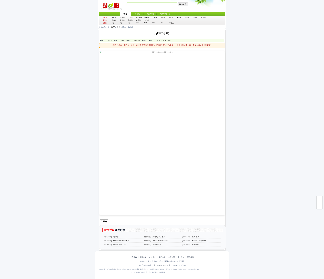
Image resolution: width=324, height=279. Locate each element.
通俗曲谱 (107, 237)
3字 (129, 23)
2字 (121, 23)
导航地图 (163, 14)
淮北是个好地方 (159, 237)
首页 (125, 14)
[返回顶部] (319, 198)
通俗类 (122, 20)
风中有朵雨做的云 (199, 241)
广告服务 (152, 257)
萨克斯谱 (139, 17)
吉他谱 (114, 17)
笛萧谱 (146, 17)
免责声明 (171, 257)
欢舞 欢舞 (195, 237)
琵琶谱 (162, 17)
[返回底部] (319, 202)
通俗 (118, 27)
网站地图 (150, 14)
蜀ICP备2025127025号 (162, 265)
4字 (137, 23)
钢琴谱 (122, 17)
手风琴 (130, 17)
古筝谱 (154, 17)
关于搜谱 (133, 257)
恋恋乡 (116, 237)
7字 (161, 23)
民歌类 (114, 20)
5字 (145, 23)
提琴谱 (187, 17)
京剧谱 (195, 17)
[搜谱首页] (111, 10)
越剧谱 (203, 17)
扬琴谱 (179, 17)
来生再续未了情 (119, 244)
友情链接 (143, 257)
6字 (153, 23)
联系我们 (190, 257)
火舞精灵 (195, 244)
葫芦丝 (171, 17)
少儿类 (146, 20)
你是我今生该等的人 (121, 241)
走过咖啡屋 (157, 244)
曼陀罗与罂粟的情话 (160, 241)
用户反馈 (181, 257)
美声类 (130, 20)
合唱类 (138, 20)
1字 (113, 23)
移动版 (137, 14)
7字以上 (171, 23)
